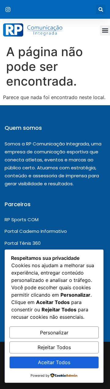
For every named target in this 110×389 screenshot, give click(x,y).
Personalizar (54, 332)
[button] (100, 9)
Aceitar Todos (54, 362)
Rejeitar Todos (54, 347)
